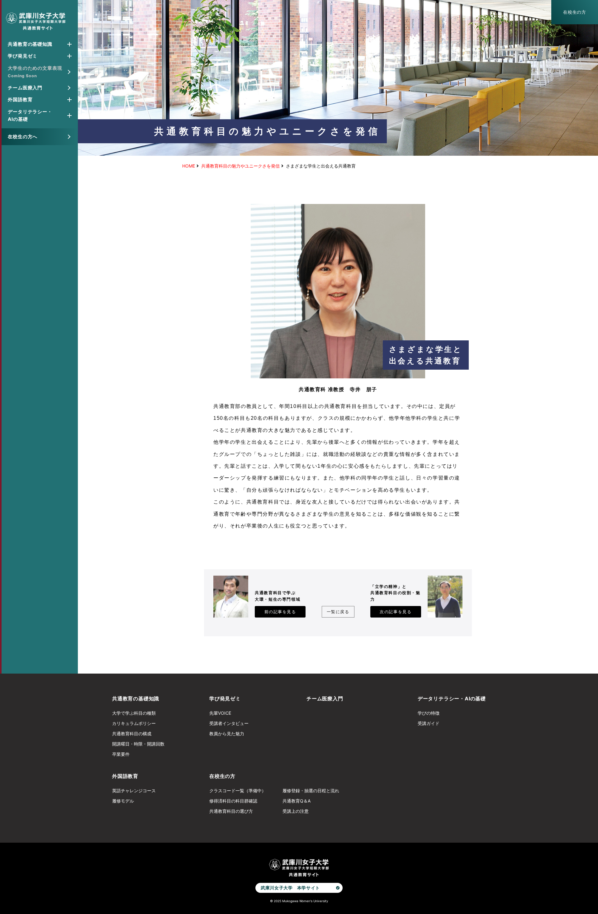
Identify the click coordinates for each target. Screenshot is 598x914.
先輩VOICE (220, 713)
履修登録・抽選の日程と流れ (310, 790)
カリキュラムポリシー (134, 723)
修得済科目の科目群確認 (233, 800)
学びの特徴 (428, 713)
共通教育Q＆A (296, 800)
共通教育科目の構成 (131, 733)
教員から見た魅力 (226, 733)
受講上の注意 (295, 811)
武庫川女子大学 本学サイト (290, 887)
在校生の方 (574, 12)
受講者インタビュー (229, 723)
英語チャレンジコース (134, 790)
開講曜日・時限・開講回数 (138, 743)
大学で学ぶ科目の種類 (134, 713)
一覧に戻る (338, 611)
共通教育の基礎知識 (135, 698)
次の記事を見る (395, 611)
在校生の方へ (22, 137)
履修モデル (123, 800)
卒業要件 (121, 754)
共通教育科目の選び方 (231, 811)
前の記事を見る (280, 611)
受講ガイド (428, 723)
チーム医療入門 (25, 88)
